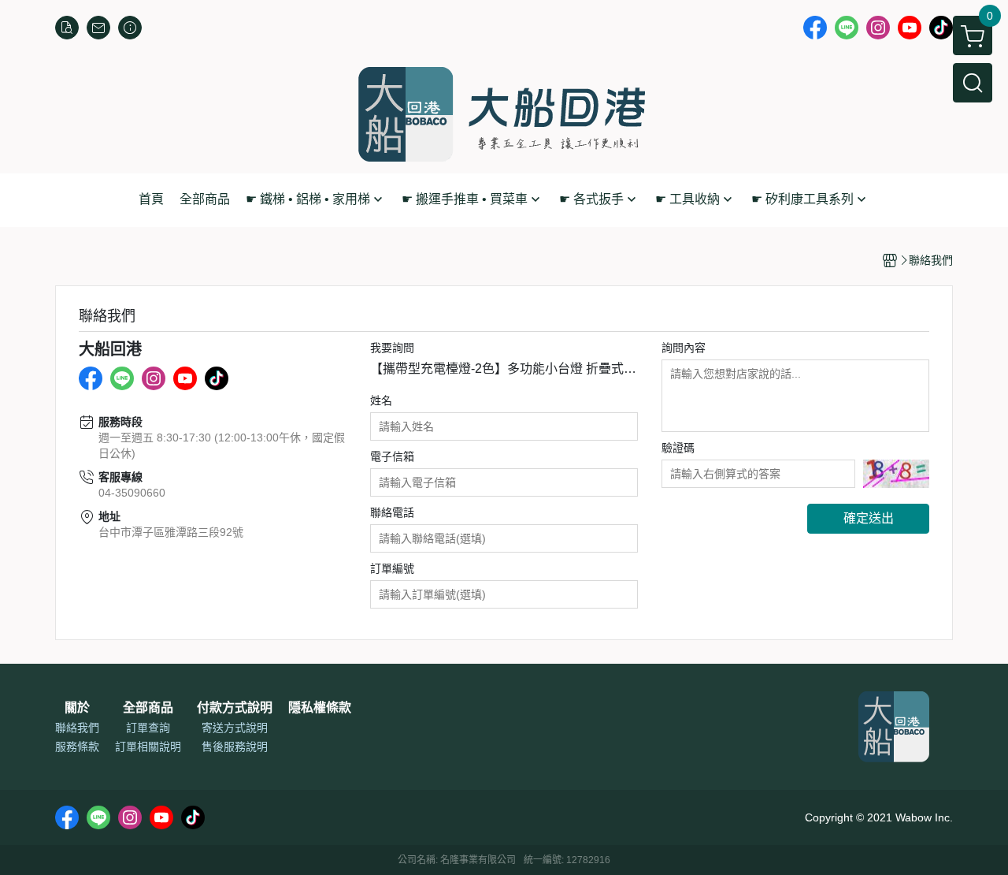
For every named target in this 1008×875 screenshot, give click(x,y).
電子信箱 (392, 456)
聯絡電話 (392, 512)
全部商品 (148, 708)
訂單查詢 (148, 727)
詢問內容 (684, 347)
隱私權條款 (319, 708)
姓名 (381, 400)
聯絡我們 (77, 727)
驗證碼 (678, 447)
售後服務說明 (235, 746)
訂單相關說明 (148, 746)
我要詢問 (392, 347)
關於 (77, 708)
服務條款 (77, 746)
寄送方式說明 (235, 727)
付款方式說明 (234, 708)
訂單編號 (392, 568)
